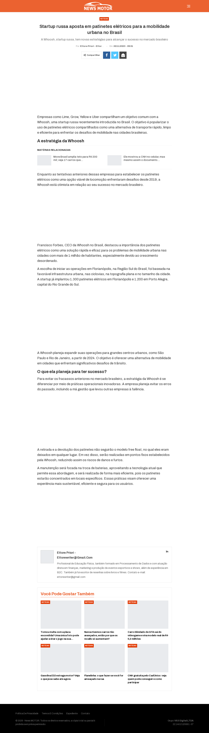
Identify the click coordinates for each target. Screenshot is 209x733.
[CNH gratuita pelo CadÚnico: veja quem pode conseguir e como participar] (148, 658)
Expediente (72, 713)
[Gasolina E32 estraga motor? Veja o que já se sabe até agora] (61, 658)
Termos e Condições (52, 713)
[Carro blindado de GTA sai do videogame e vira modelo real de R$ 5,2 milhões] (148, 614)
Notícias (104, 19)
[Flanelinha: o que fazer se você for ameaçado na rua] (104, 658)
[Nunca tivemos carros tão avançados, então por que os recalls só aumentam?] (104, 614)
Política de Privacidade (27, 713)
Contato (85, 713)
